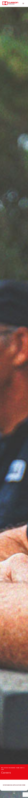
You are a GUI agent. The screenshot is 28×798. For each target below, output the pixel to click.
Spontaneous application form (14, 785)
